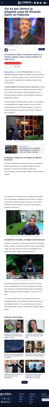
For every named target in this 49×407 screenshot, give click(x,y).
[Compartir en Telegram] (18, 67)
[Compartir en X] (13, 67)
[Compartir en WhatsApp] (10, 67)
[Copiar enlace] (21, 67)
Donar (20, 401)
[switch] (46, 3)
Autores (21, 399)
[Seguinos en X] (35, 3)
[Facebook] (10, 399)
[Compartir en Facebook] (15, 67)
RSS (31, 403)
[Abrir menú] (2, 3)
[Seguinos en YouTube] (41, 3)
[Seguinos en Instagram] (38, 3)
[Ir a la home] (24, 3)
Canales (31, 399)
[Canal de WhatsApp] (8, 399)
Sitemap (31, 401)
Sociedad (41, 49)
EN (32, 2)
